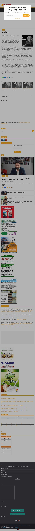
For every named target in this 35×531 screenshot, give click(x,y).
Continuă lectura (17, 18)
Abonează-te (26, 15)
